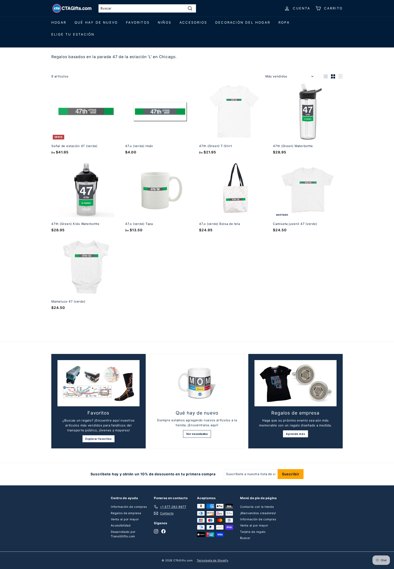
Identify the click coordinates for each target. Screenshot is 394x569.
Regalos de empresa (126, 513)
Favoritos (138, 22)
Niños (164, 22)
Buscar (245, 538)
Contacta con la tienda (257, 506)
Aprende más (295, 433)
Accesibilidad (121, 525)
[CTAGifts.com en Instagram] (156, 531)
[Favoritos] (98, 383)
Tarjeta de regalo (253, 531)
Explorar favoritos (98, 438)
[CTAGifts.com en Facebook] (163, 531)
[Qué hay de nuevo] (197, 383)
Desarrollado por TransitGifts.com (123, 534)
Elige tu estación (72, 34)
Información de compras (129, 506)
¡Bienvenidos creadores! (258, 513)
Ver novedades (197, 433)
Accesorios (193, 22)
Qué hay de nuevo (96, 22)
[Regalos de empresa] (295, 383)
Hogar (58, 22)
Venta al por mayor (125, 519)
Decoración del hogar (242, 22)
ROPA (284, 22)
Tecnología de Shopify (212, 560)
